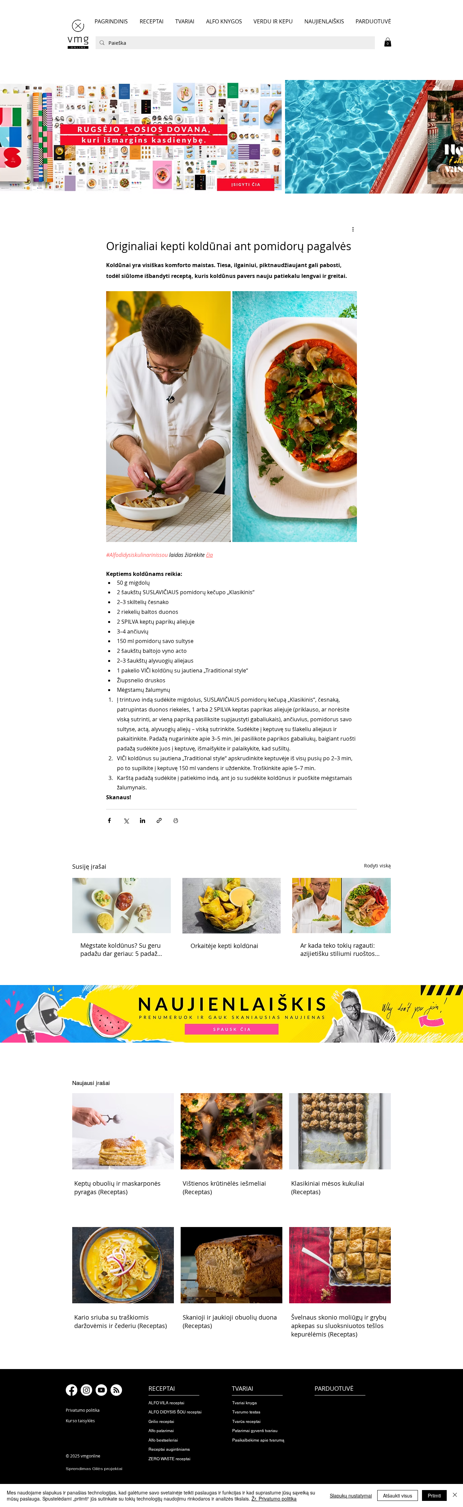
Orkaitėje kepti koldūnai (224, 946)
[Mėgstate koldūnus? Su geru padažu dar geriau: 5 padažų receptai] (121, 905)
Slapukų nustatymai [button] (351, 1495)
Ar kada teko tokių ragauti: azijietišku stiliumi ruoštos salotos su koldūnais (337, 949)
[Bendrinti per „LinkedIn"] (142, 820)
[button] (387, 42)
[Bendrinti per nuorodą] (159, 820)
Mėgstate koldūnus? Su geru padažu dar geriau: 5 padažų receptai (120, 949)
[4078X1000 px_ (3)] (231, 136)
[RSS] (116, 1390)
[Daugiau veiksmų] (353, 229)
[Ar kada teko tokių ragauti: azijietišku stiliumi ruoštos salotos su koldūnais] (341, 905)
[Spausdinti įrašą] (176, 820)
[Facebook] (71, 1390)
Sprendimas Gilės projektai (94, 1468)
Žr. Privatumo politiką (274, 1498)
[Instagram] (86, 1390)
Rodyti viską (377, 865)
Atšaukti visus (397, 1495)
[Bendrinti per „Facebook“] (109, 820)
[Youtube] (101, 1390)
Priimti (434, 1495)
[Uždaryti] (455, 1495)
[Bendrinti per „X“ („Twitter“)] (126, 820)
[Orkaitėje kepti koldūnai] (231, 905)
